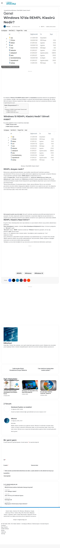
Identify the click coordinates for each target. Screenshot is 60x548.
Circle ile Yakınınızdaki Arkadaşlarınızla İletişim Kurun (10, 392)
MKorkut (8, 26)
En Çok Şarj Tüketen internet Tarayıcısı (46, 392)
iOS (18, 511)
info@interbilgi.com (22, 519)
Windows (28, 273)
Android (15, 511)
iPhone (12, 512)
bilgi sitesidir (24, 514)
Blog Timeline (4, 527)
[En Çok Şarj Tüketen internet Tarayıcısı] (48, 390)
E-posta (6, 465)
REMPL (20, 273)
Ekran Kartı (26, 512)
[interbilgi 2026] (10, 3)
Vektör (15, 514)
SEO (22, 512)
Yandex (16, 512)
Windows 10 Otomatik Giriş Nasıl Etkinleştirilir (30, 391)
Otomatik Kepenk (44, 523)
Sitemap (3, 533)
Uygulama (10, 514)
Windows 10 (39, 273)
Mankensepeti (35, 523)
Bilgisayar (32, 512)
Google (32, 511)
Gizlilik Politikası (5, 528)
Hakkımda (3, 532)
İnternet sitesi (34, 465)
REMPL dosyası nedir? (11, 110)
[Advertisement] (30, 83)
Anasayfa (6, 10)
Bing (20, 512)
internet (34, 514)
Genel (10, 10)
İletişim (3, 530)
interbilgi (23, 523)
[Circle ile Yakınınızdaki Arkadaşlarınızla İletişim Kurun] (12, 389)
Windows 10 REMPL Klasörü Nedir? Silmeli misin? (16, 109)
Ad (5, 459)
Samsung (7, 512)
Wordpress (27, 511)
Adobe (19, 514)
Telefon (5, 514)
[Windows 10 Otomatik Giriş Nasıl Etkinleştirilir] (30, 389)
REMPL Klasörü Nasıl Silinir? (13, 112)
